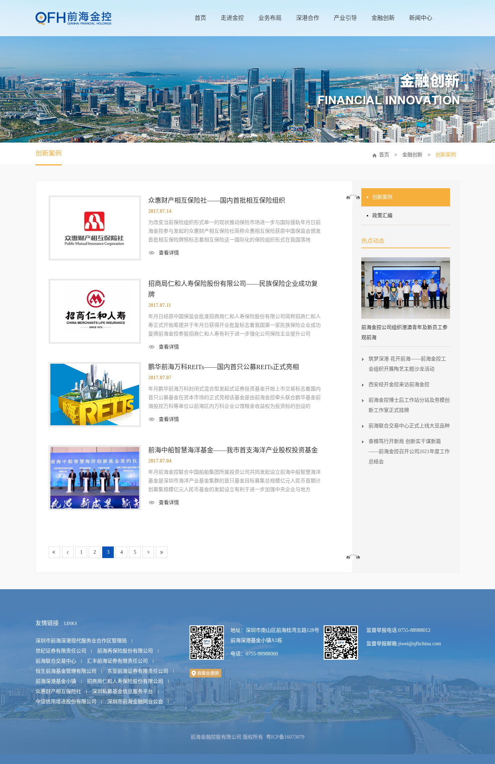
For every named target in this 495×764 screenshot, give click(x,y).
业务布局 (270, 18)
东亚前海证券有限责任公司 (137, 671)
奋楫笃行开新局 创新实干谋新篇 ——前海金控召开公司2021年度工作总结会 (409, 451)
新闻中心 (420, 18)
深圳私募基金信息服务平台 (122, 691)
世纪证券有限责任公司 (61, 651)
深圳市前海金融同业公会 (135, 701)
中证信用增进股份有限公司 (66, 701)
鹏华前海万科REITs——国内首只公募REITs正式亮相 (223, 367)
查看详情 (169, 253)
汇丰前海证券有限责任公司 (117, 661)
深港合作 (307, 18)
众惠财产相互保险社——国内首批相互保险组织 (216, 200)
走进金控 (232, 18)
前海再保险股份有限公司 (125, 651)
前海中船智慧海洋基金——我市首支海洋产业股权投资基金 (233, 450)
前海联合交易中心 (56, 661)
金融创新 (383, 18)
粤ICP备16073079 (285, 737)
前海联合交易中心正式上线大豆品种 (409, 426)
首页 (200, 18)
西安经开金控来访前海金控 (399, 384)
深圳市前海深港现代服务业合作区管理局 (81, 640)
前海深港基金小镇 (56, 681)
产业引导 (345, 18)
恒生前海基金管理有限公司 (66, 671)
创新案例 (49, 153)
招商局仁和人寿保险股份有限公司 (125, 681)
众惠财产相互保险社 (58, 691)
